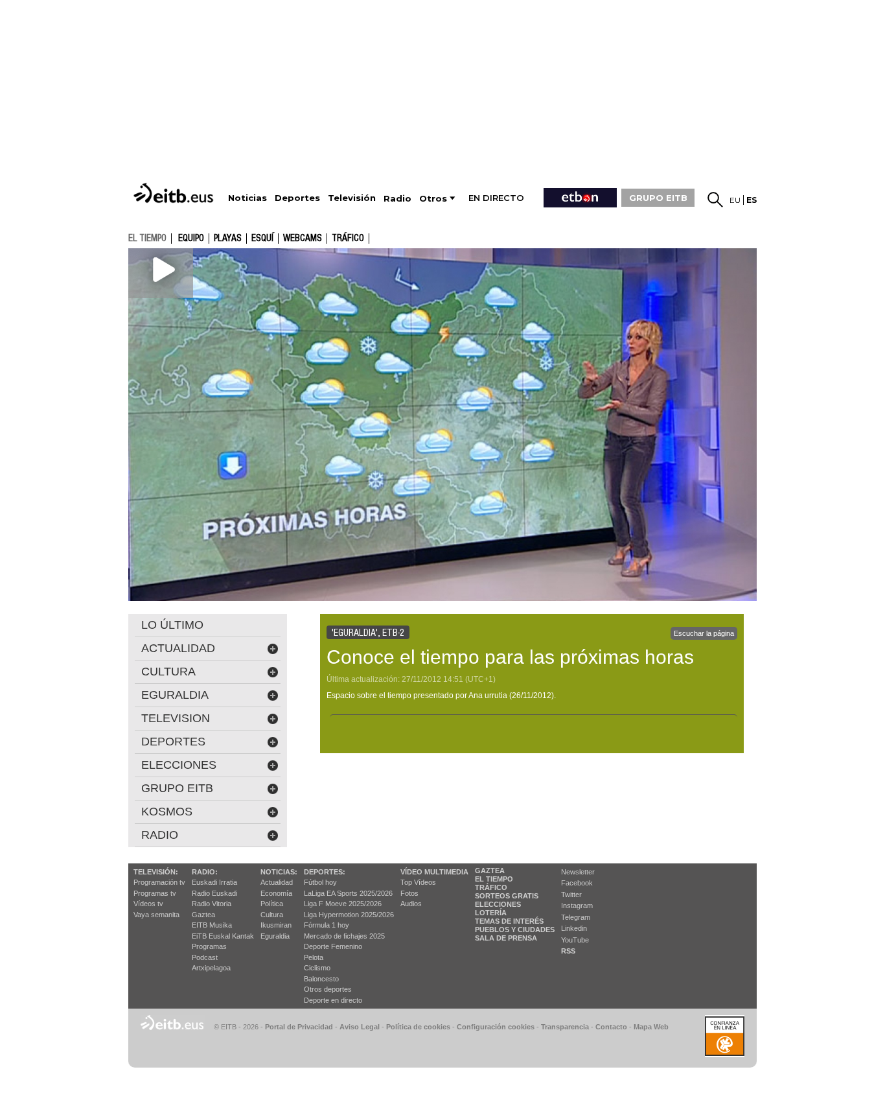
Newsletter (578, 872)
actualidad (178, 648)
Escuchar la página (704, 633)
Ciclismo (317, 968)
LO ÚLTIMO (172, 624)
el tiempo (147, 238)
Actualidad (276, 882)
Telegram (575, 917)
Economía (276, 893)
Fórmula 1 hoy (326, 925)
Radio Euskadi (214, 893)
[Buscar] (715, 199)
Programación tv (159, 882)
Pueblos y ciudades (515, 929)
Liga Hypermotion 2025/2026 (349, 915)
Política (271, 903)
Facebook (577, 883)
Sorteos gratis (506, 896)
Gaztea (203, 915)
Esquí (262, 238)
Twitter (571, 894)
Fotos (409, 893)
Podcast (205, 957)
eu (735, 200)
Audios (411, 903)
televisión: (155, 872)
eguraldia (175, 694)
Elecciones (498, 904)
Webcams (302, 238)
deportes (173, 741)
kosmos (166, 811)
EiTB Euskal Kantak (223, 936)
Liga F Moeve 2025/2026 (343, 903)
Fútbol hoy (320, 882)
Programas (209, 946)
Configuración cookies (495, 1027)
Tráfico (348, 238)
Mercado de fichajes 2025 (344, 936)
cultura (168, 671)
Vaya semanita (156, 915)
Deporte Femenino (333, 946)
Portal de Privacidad (299, 1027)
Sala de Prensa (506, 938)
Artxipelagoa (211, 968)
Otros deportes (328, 989)
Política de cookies (418, 1027)
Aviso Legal (359, 1027)
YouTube (575, 940)
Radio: (205, 872)
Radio (159, 834)
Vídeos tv (148, 903)
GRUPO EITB (658, 198)
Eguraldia (275, 936)
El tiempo (494, 879)
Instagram (577, 905)
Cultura (271, 915)
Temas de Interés (509, 921)
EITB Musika (212, 925)
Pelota (313, 957)
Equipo (191, 238)
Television (175, 718)
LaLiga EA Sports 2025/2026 (348, 893)
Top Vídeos (418, 882)
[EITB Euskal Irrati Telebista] (175, 193)
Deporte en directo (333, 1000)
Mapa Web (651, 1027)
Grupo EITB (177, 788)
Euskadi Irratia (214, 882)
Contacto (611, 1027)
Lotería (491, 913)
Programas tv (154, 893)
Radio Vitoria (211, 903)
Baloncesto (321, 979)
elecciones (178, 764)
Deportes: (324, 872)
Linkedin (574, 928)
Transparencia (565, 1027)
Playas (228, 238)
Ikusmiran (276, 925)
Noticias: (278, 872)
